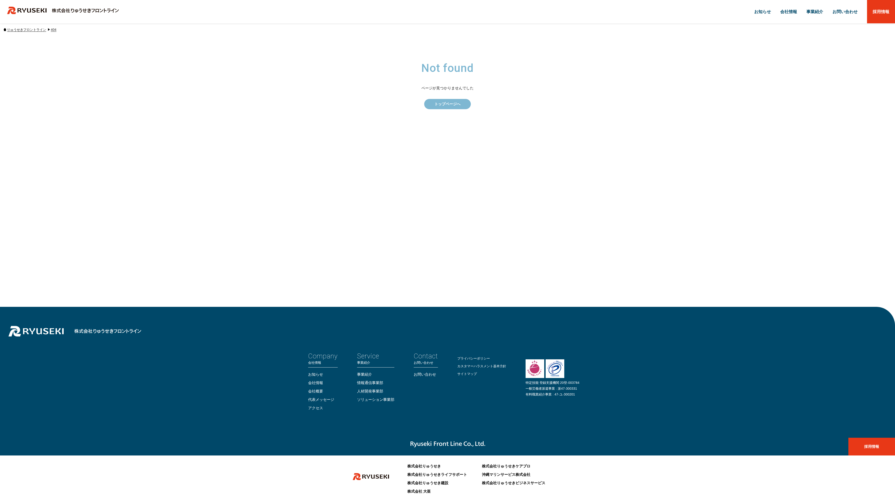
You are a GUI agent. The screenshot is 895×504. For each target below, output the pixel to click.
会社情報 (788, 11)
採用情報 (881, 11)
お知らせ (762, 11)
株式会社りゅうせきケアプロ (506, 466)
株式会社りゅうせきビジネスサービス (513, 483)
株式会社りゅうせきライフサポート (437, 474)
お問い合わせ (845, 11)
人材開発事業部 (370, 391)
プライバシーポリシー (473, 358)
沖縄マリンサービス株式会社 (506, 474)
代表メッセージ (321, 400)
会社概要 (315, 391)
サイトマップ (467, 374)
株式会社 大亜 (419, 491)
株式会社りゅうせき (424, 466)
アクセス (315, 408)
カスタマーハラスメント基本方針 (481, 366)
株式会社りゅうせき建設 (427, 483)
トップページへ (447, 104)
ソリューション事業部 (375, 400)
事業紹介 (814, 11)
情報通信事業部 (370, 383)
